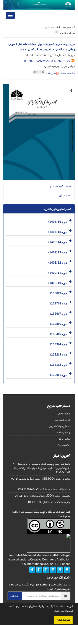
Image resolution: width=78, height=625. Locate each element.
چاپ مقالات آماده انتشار (56, 502)
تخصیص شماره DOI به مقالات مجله (50, 496)
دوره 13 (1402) (57, 252)
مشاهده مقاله (68, 73)
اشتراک (14, 596)
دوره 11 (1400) (57, 273)
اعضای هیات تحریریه (58, 426)
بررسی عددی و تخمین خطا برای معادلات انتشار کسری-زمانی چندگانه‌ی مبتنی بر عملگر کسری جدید (41, 46)
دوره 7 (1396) (58, 314)
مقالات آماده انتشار (60, 186)
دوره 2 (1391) (58, 365)
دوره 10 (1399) (57, 283)
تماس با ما (64, 439)
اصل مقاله (45, 73)
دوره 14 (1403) (57, 242)
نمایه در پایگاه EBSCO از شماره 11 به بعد (46, 479)
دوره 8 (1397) (58, 303)
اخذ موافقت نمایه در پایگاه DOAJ (43, 489)
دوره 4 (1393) (58, 344)
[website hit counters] (49, 571)
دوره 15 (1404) (57, 232)
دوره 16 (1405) (57, 222)
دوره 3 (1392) (58, 354)
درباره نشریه (62, 420)
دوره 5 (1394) (58, 334)
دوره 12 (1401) (57, 263)
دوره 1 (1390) (58, 375)
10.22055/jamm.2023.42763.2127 (46, 61)
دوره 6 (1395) (58, 324)
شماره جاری (64, 195)
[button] (53, 611)
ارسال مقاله (63, 432)
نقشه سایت (63, 445)
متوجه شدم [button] (63, 619)
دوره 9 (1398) (58, 293)
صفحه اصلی (63, 413)
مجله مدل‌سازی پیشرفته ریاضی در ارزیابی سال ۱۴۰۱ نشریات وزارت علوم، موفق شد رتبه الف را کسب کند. (40, 466)
